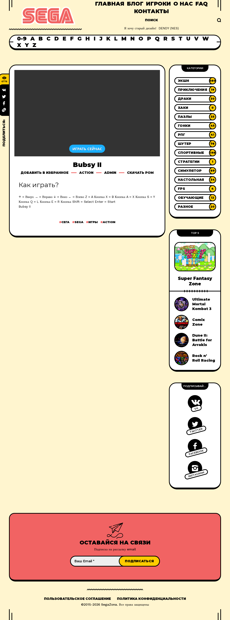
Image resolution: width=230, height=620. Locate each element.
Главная (109, 3)
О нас (183, 3)
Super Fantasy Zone (195, 281)
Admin (110, 173)
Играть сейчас (87, 148)
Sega (79, 222)
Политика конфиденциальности (151, 599)
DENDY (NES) (169, 28)
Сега (65, 222)
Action (86, 173)
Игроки (158, 3)
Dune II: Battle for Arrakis (202, 340)
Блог (135, 3)
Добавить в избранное (44, 173)
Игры (93, 222)
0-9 (22, 38)
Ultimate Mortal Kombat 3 (201, 304)
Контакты (151, 11)
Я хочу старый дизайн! (140, 28)
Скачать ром (140, 173)
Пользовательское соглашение (77, 599)
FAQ (201, 3)
